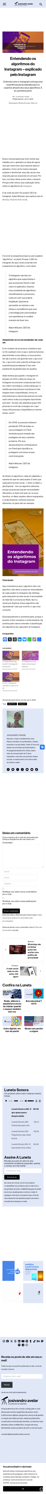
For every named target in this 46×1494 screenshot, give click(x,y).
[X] (17, 769)
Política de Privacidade (18, 1483)
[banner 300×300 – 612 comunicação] (12, 1271)
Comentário (7, 843)
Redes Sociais (24, 103)
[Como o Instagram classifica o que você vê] (10, 677)
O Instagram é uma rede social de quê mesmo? (29, 664)
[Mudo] (26, 1101)
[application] (23, 1100)
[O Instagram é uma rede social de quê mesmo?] (30, 655)
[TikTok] (36, 769)
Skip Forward (40, 1101)
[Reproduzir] (6, 1101)
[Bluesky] (27, 769)
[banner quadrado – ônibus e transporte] (12, 1293)
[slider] (16, 1100)
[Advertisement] (23, 18)
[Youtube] (31, 769)
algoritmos (12, 704)
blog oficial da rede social (16, 199)
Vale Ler (34, 103)
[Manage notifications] (41, 1489)
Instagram (27, 186)
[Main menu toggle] (4, 4)
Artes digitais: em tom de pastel (12, 1030)
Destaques (13, 103)
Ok (23, 1489)
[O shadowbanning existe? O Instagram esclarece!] (10, 655)
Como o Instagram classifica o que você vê (10, 685)
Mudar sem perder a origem (34, 1030)
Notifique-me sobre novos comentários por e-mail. (19, 893)
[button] (40, 4)
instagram (22, 704)
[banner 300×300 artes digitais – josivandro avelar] (33, 1271)
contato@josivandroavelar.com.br (15, 1434)
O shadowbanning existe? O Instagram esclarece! (10, 664)
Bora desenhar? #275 (34, 1002)
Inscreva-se (12, 1177)
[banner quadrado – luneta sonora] (33, 1293)
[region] (23, 1478)
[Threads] (22, 769)
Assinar (7, 1385)
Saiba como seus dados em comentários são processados (22, 918)
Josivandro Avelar (22, 97)
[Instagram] (8, 769)
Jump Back (36, 1101)
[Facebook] (12, 769)
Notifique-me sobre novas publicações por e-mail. (19, 902)
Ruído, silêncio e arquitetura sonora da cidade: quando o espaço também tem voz (12, 1006)
